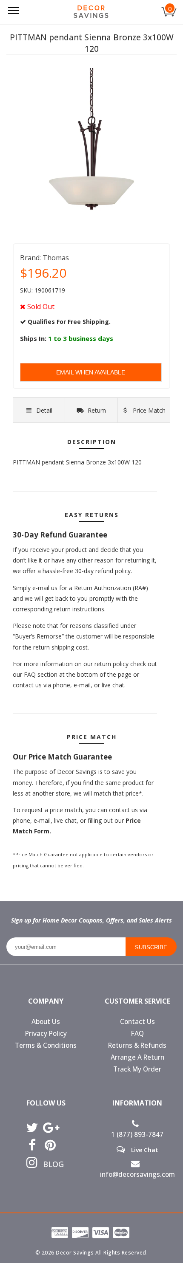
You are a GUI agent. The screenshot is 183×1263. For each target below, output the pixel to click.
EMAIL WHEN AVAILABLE (90, 372)
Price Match (148, 410)
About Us (45, 1021)
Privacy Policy (46, 1033)
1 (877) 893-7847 (137, 1134)
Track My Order (137, 1069)
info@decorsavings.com (137, 1174)
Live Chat (143, 1149)
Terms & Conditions (46, 1045)
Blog (50, 1164)
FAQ (137, 1033)
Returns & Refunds (137, 1045)
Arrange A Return (137, 1057)
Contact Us (137, 1021)
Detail (44, 410)
